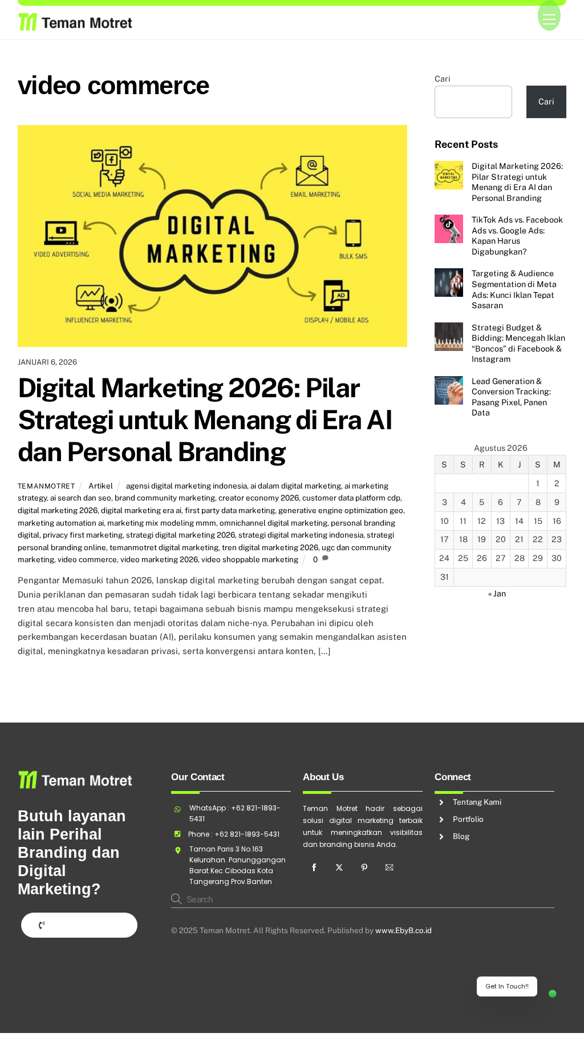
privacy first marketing (83, 534)
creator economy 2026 (258, 497)
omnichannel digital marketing (273, 522)
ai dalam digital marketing (295, 485)
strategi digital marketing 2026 (180, 534)
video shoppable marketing (249, 559)
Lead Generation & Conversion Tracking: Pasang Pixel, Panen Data (511, 397)
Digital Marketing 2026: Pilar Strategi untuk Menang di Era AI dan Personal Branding (205, 419)
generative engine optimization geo (340, 510)
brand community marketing (165, 497)
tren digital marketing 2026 (270, 547)
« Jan (497, 593)
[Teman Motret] (75, 25)
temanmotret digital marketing (164, 547)
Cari (443, 78)
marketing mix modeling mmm (161, 522)
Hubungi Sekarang (84, 924)
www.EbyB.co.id (403, 930)
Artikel (100, 485)
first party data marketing (230, 510)
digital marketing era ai (141, 510)
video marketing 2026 (159, 559)
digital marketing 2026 (58, 510)
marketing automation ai (61, 522)
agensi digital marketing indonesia (186, 485)
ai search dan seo (80, 497)
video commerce (87, 559)
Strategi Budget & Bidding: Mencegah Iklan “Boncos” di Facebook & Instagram (518, 343)
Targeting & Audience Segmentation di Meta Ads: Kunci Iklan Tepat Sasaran (514, 289)
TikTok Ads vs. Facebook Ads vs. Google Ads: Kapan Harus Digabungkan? (517, 235)
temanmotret (46, 486)
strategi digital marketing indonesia (300, 534)
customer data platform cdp (351, 497)
